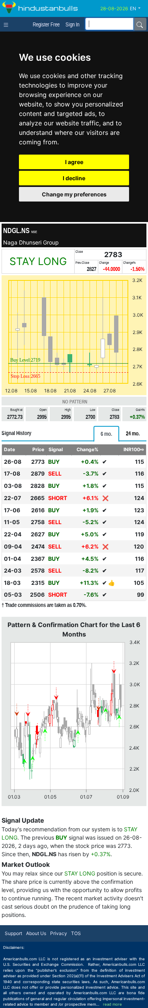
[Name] (139, 24)
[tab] (106, 434)
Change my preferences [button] (74, 194)
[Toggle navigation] (8, 24)
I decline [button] (74, 178)
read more (112, 1004)
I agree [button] (74, 162)
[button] (138, 8)
